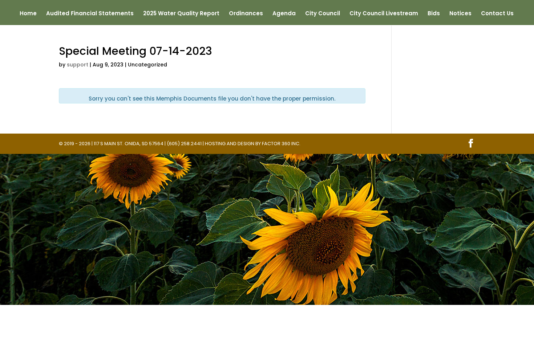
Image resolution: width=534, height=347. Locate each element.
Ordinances (246, 14)
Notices (460, 14)
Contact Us (497, 14)
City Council (322, 14)
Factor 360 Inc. (281, 143)
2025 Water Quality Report (181, 14)
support (77, 64)
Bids (434, 14)
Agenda (284, 14)
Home (28, 14)
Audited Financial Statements (90, 14)
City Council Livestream (383, 14)
